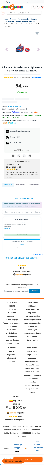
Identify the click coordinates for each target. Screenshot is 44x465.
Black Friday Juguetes (32, 375)
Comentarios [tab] (20, 184)
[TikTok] (10, 408)
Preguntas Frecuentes (11, 314)
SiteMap (32, 392)
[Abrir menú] (2, 12)
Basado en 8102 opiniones (22, 269)
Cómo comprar (12, 326)
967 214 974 (8, 229)
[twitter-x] (17, 408)
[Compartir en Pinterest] (29, 155)
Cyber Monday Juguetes (32, 380)
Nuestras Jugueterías (32, 323)
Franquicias (32, 326)
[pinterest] (21, 408)
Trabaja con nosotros (11, 323)
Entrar (11, 351)
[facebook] (14, 408)
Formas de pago (11, 320)
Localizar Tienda (9, 231)
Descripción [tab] (8, 184)
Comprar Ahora (28, 459)
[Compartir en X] (18, 155)
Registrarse (11, 355)
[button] (6, 49)
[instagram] (7, 408)
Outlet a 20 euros (32, 368)
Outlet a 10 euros (32, 365)
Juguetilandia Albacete (22, 219)
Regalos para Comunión (32, 356)
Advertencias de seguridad (32, 311)
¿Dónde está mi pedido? (12, 360)
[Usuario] (37, 7)
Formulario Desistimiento (11, 331)
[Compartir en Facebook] (13, 155)
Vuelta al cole (32, 351)
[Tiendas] (33, 7)
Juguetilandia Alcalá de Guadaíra (22, 242)
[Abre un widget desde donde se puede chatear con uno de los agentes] (13, 461)
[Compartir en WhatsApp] (24, 155)
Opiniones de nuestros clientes (12, 338)
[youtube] (24, 408)
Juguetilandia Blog (32, 362)
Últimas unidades (32, 385)
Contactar (12, 309)
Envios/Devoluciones (32, 333)
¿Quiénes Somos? (12, 343)
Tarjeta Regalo (32, 389)
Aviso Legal (32, 330)
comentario (36, 77)
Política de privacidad (32, 320)
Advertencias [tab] (34, 184)
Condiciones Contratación (32, 338)
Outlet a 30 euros (32, 372)
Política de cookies (32, 316)
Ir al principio (38, 254)
